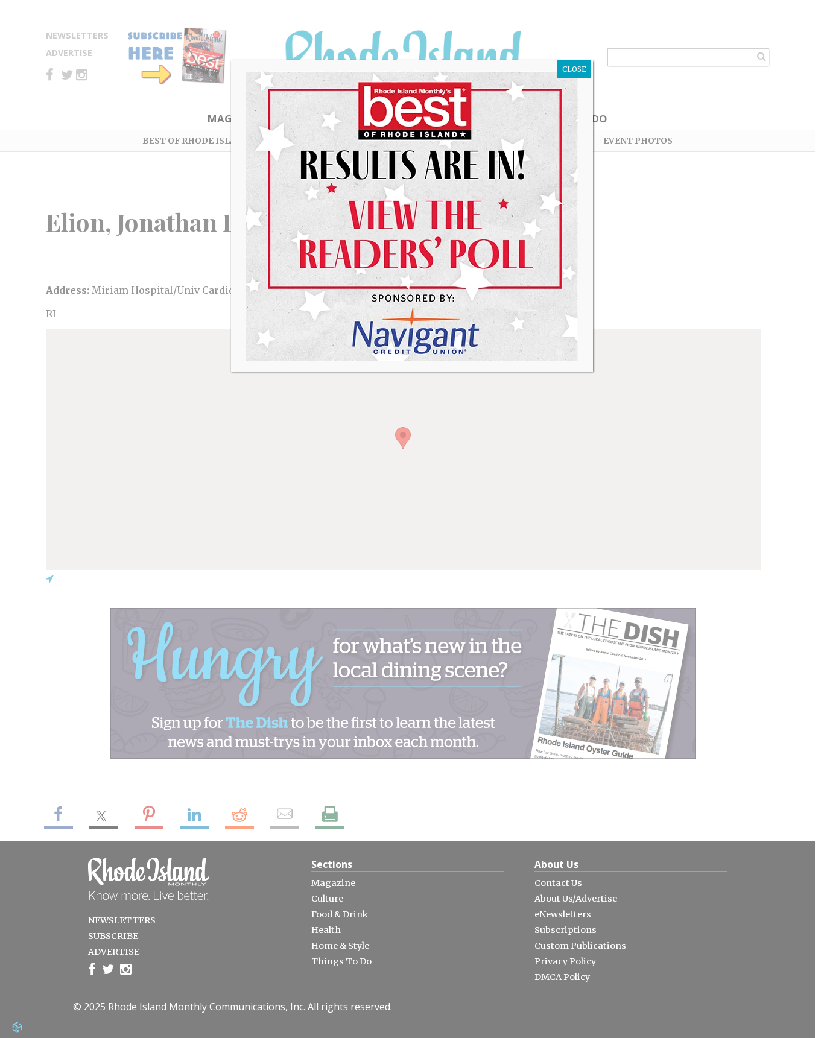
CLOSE (574, 69)
